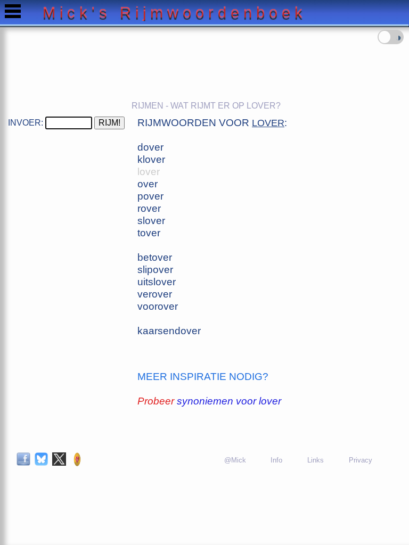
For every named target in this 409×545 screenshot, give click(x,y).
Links (315, 460)
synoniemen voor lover (229, 401)
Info (276, 460)
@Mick (235, 460)
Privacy (360, 460)
